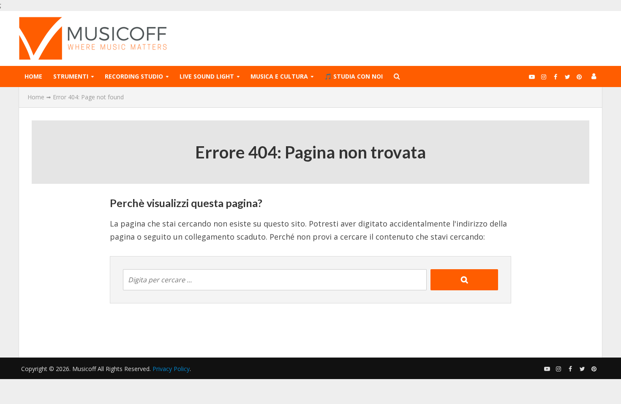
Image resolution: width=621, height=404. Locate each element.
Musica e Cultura (279, 76)
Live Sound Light (207, 76)
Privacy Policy (171, 369)
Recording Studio (134, 76)
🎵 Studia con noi (353, 76)
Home (33, 76)
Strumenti (70, 76)
